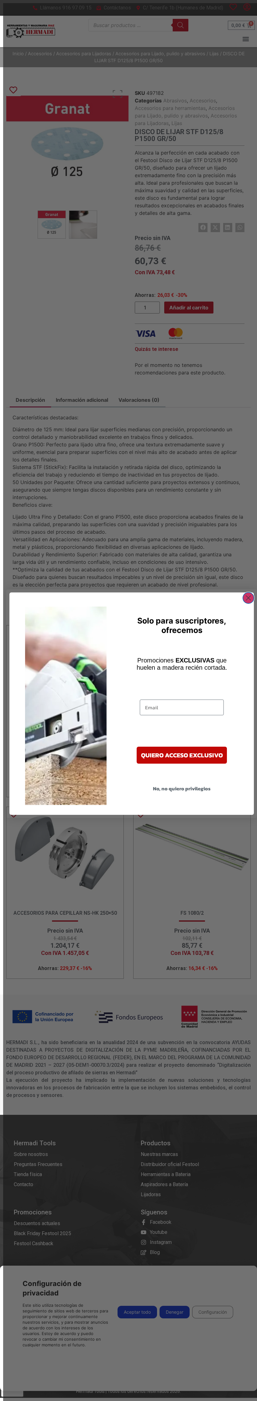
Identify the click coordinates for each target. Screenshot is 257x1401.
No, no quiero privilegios (182, 788)
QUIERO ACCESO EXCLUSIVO (182, 755)
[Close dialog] (248, 597)
